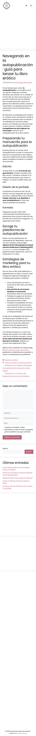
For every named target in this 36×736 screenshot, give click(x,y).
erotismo (14, 363)
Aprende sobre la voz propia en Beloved (18, 478)
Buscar (5, 448)
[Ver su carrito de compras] (26, 5)
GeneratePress (22, 733)
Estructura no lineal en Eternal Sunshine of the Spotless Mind (17, 474)
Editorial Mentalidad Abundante (17, 350)
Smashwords (7, 249)
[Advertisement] (18, 30)
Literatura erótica (11, 360)
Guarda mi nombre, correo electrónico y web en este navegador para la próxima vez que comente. (19, 429)
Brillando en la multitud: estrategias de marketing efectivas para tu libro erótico (17, 368)
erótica (7, 363)
